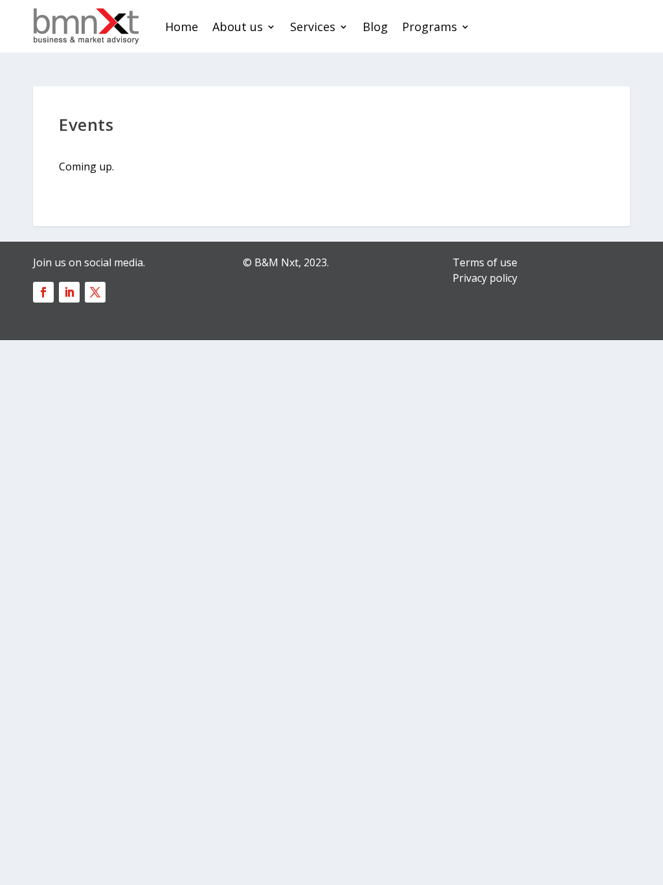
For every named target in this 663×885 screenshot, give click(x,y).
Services (312, 26)
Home (181, 26)
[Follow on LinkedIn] (69, 292)
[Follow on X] (95, 292)
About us (237, 26)
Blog (375, 26)
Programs (429, 26)
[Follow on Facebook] (43, 292)
